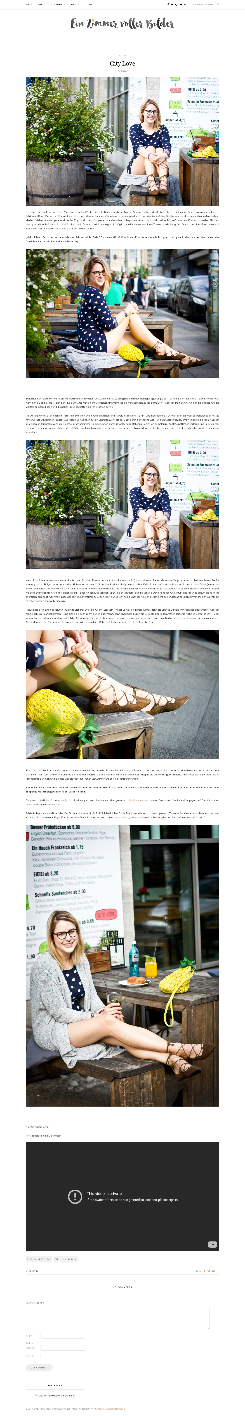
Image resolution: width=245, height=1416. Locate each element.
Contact (89, 4)
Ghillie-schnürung (66, 1259)
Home (29, 4)
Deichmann (135, 800)
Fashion (122, 55)
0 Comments (32, 1270)
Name (29, 1335)
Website (30, 1355)
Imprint (74, 4)
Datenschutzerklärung (115, 1408)
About (40, 4)
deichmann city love (39, 1259)
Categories (56, 4)
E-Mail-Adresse (30, 1345)
